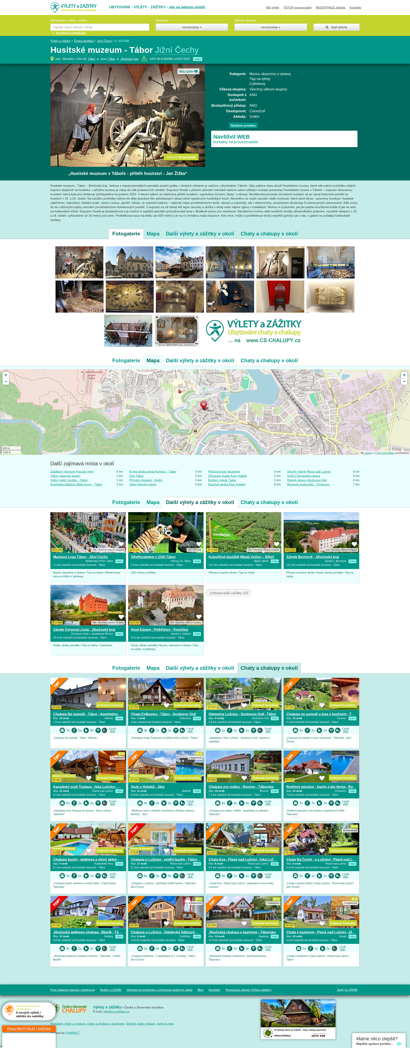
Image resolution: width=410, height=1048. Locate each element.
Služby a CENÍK (110, 990)
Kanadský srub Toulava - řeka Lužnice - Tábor (90, 787)
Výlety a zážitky (60, 41)
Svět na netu (165, 1023)
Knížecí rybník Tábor (222, 480)
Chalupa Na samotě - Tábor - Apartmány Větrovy (92, 714)
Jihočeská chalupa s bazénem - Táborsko (242, 932)
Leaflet (367, 453)
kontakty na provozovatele (235, 139)
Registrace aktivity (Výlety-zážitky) (248, 990)
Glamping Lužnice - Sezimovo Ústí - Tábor (242, 714)
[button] (205, 406)
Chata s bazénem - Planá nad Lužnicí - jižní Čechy (326, 932)
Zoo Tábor (136, 475)
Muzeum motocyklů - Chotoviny (308, 484)
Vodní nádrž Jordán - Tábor (69, 480)
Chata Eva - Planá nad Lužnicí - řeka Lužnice (244, 859)
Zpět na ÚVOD (347, 990)
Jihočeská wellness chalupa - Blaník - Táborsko (91, 932)
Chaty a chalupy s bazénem (105, 1023)
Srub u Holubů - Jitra (147, 787)
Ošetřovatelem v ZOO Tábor (153, 557)
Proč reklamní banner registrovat (72, 990)
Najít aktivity (337, 27)
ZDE (112, 731)
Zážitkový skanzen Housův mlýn (72, 471)
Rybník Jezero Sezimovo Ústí (307, 480)
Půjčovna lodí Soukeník (224, 471)
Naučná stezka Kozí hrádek (226, 484)
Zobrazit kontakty (110, 705)
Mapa (153, 234)
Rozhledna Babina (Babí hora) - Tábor (76, 484)
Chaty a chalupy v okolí (269, 234)
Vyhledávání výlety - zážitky (68, 20)
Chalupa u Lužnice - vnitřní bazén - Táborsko (167, 859)
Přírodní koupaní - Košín (146, 480)
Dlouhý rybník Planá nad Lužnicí (309, 471)
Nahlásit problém (243, 125)
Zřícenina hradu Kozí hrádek (227, 475)
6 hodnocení (195, 903)
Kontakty (355, 7)
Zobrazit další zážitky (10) (229, 593)
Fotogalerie (126, 234)
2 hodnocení (195, 757)
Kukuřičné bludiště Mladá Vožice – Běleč (241, 557)
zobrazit (181, 157)
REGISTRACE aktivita (330, 7)
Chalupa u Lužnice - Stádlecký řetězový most (167, 932)
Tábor (91, 59)
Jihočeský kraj (129, 59)
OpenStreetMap (385, 453)
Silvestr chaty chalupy (140, 1023)
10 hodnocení (350, 830)
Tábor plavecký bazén (65, 475)
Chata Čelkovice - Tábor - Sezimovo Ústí (163, 714)
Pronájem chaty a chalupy (67, 1023)
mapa (198, 59)
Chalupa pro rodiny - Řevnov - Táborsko (241, 787)
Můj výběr (272, 7)
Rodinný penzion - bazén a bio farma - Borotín (323, 787)
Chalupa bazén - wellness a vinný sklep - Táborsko (94, 859)
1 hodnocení (117, 757)
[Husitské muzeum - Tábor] (79, 262)
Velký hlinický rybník (142, 484)
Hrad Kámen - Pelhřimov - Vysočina (159, 629)
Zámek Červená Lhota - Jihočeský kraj (84, 629)
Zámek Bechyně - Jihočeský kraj (312, 557)
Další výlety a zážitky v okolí (200, 234)
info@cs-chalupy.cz (116, 1011)
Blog (201, 990)
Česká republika (84, 41)
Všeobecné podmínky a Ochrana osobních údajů (159, 990)
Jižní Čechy (104, 41)
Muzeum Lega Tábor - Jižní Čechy (80, 557)
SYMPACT (73, 1033)
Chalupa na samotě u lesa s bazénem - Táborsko (325, 714)
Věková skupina (245, 20)
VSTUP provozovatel (298, 7)
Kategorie (162, 20)
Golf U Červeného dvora (303, 475)
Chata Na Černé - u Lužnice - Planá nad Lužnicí (324, 859)
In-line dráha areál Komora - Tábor (153, 471)
